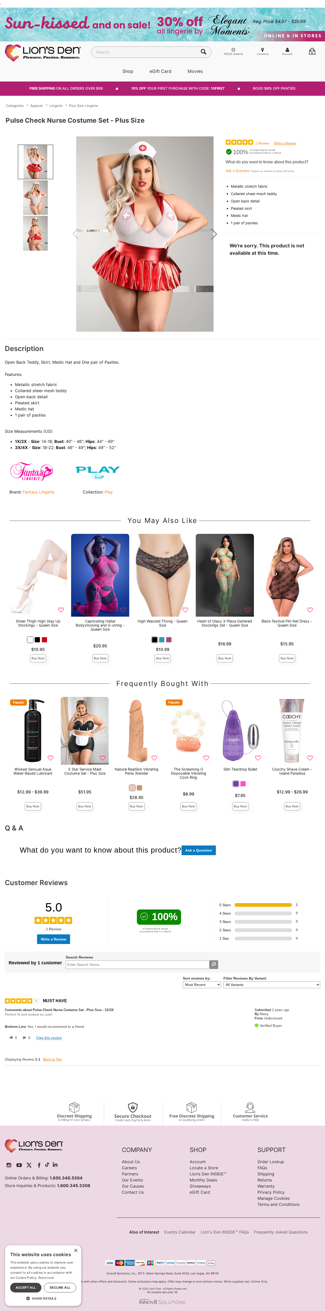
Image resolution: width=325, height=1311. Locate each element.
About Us (131, 1161)
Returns (264, 1179)
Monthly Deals (203, 1179)
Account (198, 1161)
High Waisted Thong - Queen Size (162, 623)
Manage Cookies (273, 1198)
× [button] (75, 1251)
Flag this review (48, 1038)
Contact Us (133, 1192)
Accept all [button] (26, 1287)
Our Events (132, 1179)
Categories (15, 106)
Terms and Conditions (278, 1204)
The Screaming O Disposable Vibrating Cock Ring (188, 773)
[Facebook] (39, 1165)
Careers (129, 1167)
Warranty (266, 1186)
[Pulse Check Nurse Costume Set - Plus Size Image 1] (145, 234)
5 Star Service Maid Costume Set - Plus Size (84, 771)
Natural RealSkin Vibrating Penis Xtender (136, 771)
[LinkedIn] (55, 1165)
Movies (195, 71)
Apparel (36, 106)
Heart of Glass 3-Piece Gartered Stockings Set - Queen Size (224, 623)
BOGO (274, 88)
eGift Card (160, 71)
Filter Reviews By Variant (244, 978)
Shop (127, 71)
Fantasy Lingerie (38, 491)
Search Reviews (79, 957)
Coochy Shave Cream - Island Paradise (292, 771)
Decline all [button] (60, 1287)
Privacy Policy (271, 1192)
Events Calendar (180, 1232)
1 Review (262, 143)
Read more (46, 1278)
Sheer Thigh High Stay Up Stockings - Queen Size (38, 623)
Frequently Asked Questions (281, 1232)
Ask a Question (238, 171)
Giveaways (200, 1186)
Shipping (265, 1173)
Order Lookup (270, 1161)
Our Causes (133, 1186)
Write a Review (285, 143)
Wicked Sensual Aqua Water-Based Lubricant (32, 771)
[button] (214, 233)
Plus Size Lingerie (83, 106)
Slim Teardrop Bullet (240, 769)
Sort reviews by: (197, 978)
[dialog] (43, 1275)
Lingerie (56, 106)
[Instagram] (9, 1165)
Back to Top (52, 1059)
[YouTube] (19, 1165)
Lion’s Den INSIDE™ (208, 1173)
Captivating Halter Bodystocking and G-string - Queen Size (100, 625)
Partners (130, 1173)
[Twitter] (29, 1165)
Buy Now (37, 658)
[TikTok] (47, 1165)
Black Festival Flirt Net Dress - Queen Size (287, 623)
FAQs (262, 1167)
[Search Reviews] (213, 964)
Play (109, 491)
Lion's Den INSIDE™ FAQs (225, 1232)
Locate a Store (204, 1167)
